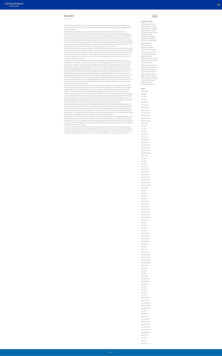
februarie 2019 (145, 297)
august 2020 (144, 265)
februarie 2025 (145, 139)
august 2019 (144, 284)
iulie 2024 (144, 158)
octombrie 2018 (145, 305)
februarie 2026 (145, 107)
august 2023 (144, 188)
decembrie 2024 (145, 145)
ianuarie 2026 (145, 110)
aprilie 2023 (144, 198)
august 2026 (144, 91)
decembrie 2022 (145, 209)
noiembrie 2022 (145, 212)
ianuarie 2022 (145, 236)
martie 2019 (144, 295)
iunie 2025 (144, 129)
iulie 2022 (144, 222)
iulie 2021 (144, 246)
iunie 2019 (144, 289)
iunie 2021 (144, 249)
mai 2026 (143, 99)
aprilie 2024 (144, 166)
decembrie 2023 (145, 177)
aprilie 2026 (144, 102)
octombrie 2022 (145, 214)
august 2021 (144, 244)
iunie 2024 (144, 161)
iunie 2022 (144, 225)
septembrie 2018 (146, 308)
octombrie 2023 (145, 182)
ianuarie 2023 (145, 206)
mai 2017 (143, 340)
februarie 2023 (145, 204)
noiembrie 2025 (145, 115)
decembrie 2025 (145, 113)
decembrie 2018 (145, 303)
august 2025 (144, 123)
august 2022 (144, 220)
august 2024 (144, 155)
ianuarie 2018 (145, 321)
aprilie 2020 (144, 276)
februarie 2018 (145, 319)
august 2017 (144, 335)
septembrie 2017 (146, 332)
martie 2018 (144, 316)
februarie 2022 (145, 233)
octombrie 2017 (145, 329)
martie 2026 (144, 105)
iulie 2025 (144, 126)
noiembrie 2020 (145, 257)
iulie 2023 (144, 190)
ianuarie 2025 (145, 142)
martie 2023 (144, 201)
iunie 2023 (144, 193)
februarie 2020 (145, 279)
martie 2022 (144, 230)
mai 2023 (143, 196)
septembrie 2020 (146, 263)
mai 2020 (143, 273)
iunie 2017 (144, 337)
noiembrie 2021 (145, 241)
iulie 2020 (144, 268)
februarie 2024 (145, 172)
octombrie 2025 (145, 118)
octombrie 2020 (145, 260)
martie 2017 (144, 343)
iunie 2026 (144, 97)
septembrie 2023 (146, 185)
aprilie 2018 (144, 313)
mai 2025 (143, 131)
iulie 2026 (144, 94)
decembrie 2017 (145, 324)
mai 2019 (143, 292)
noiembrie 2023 (145, 180)
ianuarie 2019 (145, 300)
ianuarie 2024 (145, 174)
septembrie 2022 (146, 217)
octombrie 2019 (145, 281)
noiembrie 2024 (145, 147)
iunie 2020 (144, 271)
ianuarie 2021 (145, 252)
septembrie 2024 (146, 153)
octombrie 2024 (145, 150)
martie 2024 (144, 169)
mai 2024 (143, 164)
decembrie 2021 (145, 238)
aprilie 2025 (144, 134)
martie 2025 (144, 137)
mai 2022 (143, 228)
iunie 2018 (144, 311)
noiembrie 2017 (145, 327)
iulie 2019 (144, 287)
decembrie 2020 (145, 255)
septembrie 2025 (146, 121)
